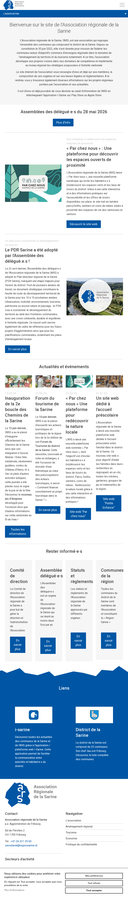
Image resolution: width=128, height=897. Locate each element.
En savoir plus (17, 349)
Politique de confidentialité (81, 844)
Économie (71, 838)
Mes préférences (94, 875)
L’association (11, 13)
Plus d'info (63, 122)
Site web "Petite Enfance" (109, 503)
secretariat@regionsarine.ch (21, 845)
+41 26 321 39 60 (21, 841)
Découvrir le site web (84, 224)
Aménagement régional (79, 826)
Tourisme (71, 832)
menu (122, 5)
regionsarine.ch (15, 5)
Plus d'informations (14, 890)
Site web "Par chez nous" (78, 514)
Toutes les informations (17, 532)
